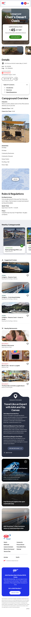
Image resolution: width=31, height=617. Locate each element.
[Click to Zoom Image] (12, 50)
